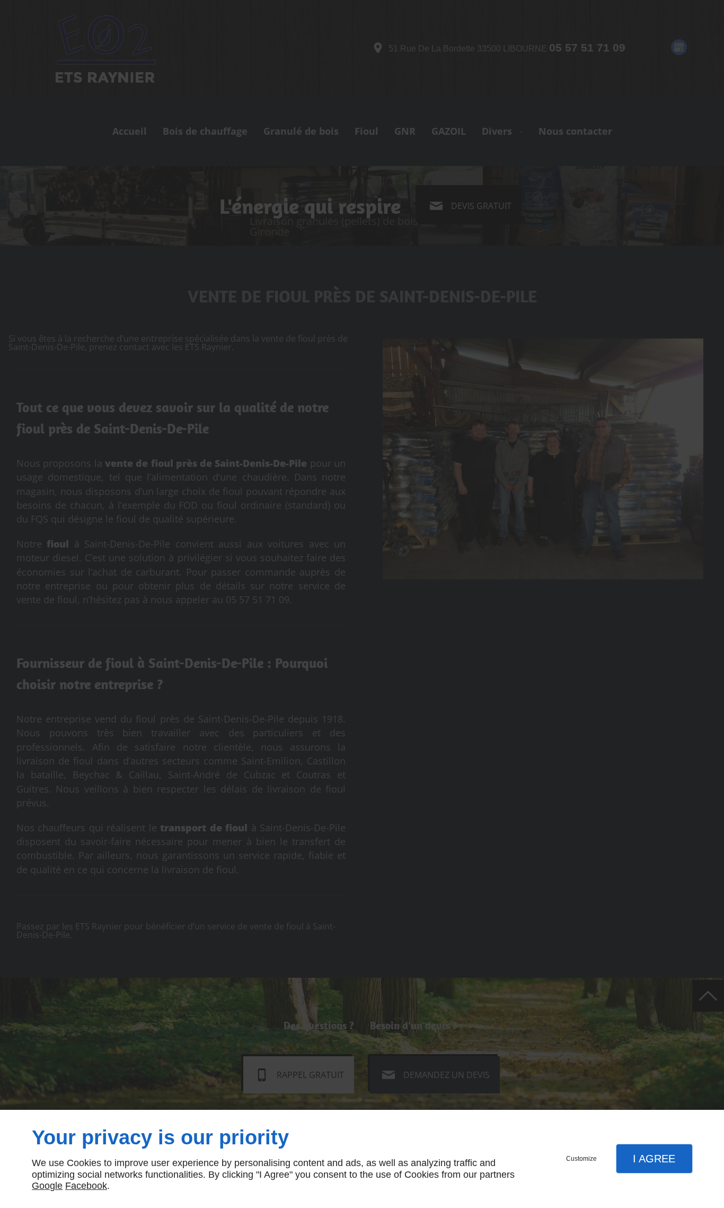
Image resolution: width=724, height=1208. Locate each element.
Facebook (86, 1185)
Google (47, 1185)
